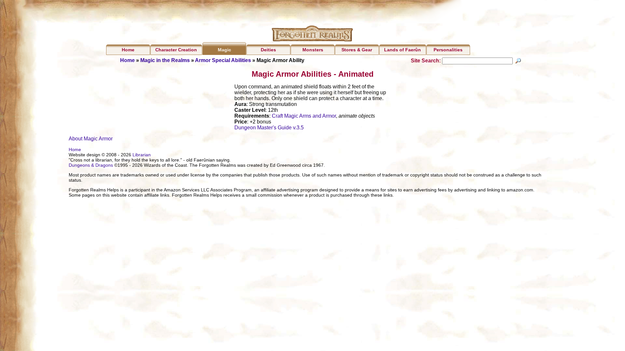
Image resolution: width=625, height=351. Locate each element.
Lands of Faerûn (402, 49)
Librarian (141, 154)
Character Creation (176, 49)
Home (128, 49)
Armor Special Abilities (223, 60)
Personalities (448, 49)
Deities (268, 49)
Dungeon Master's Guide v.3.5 (269, 127)
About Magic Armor (91, 138)
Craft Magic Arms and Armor (304, 116)
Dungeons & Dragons (91, 165)
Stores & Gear (356, 49)
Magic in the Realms (165, 60)
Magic (224, 49)
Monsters (312, 49)
